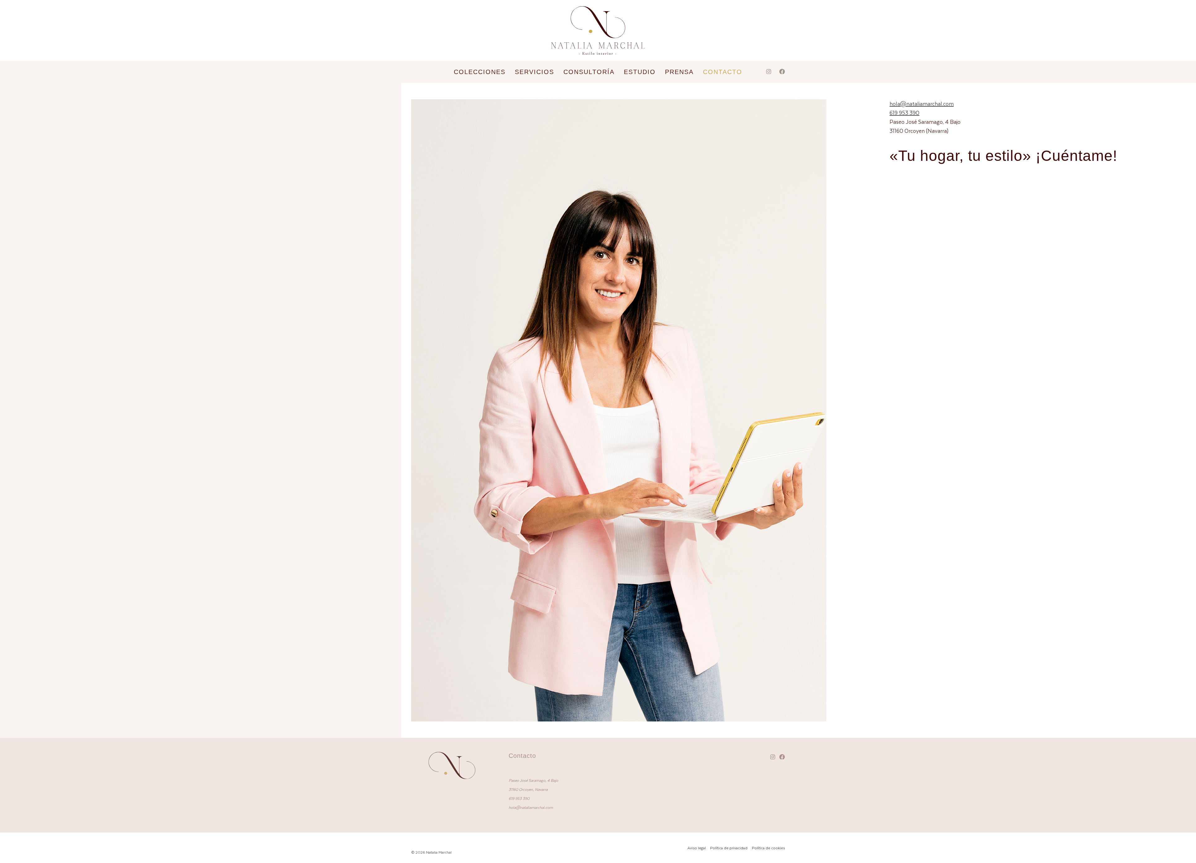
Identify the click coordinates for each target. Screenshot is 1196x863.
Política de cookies (768, 848)
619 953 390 (904, 112)
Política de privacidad (729, 848)
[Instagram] (768, 71)
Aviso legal (696, 848)
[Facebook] (782, 71)
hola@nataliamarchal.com (922, 103)
